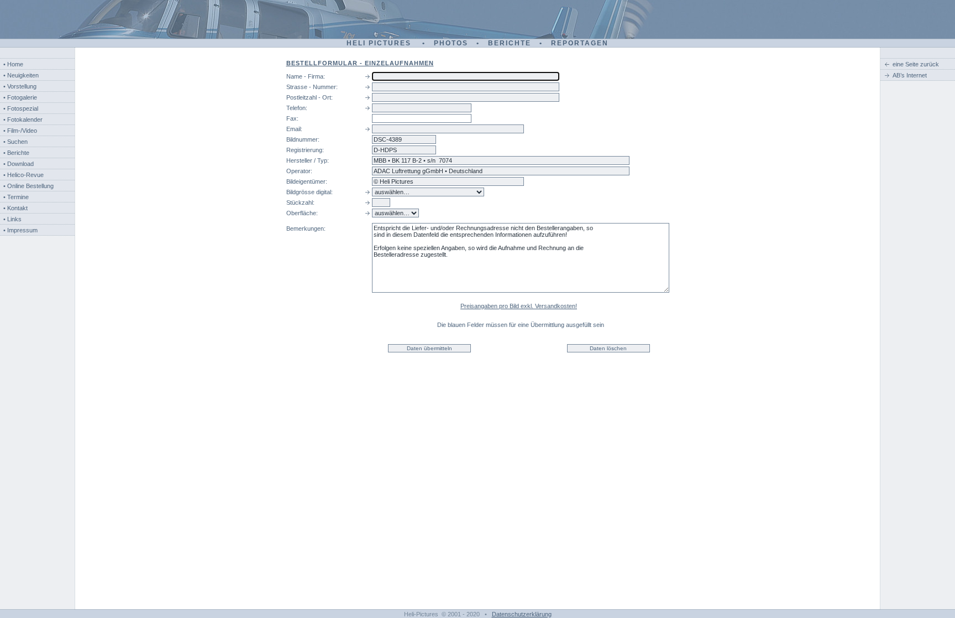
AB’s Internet (910, 75)
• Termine (16, 197)
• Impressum (20, 230)
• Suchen (15, 141)
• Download (18, 163)
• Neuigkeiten (21, 75)
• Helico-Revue (23, 175)
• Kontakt (15, 208)
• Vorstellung (19, 86)
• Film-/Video (20, 130)
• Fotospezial (20, 108)
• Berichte (16, 152)
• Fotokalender (23, 119)
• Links (12, 219)
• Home (13, 64)
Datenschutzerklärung (522, 614)
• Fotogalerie (20, 97)
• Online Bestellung (28, 186)
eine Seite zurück (916, 64)
